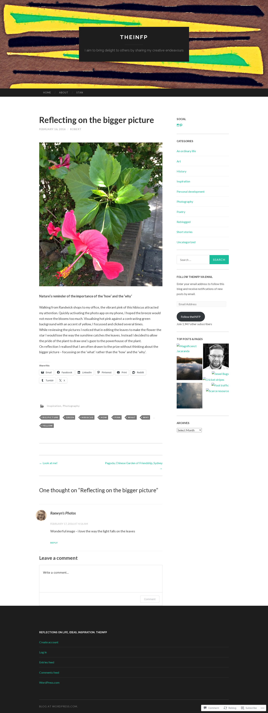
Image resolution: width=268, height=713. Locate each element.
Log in (43, 652)
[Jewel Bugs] (220, 373)
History (181, 171)
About (63, 92)
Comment (150, 599)
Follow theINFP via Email (195, 276)
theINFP (134, 37)
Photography (71, 405)
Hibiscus (87, 417)
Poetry (181, 211)
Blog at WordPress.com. (58, 706)
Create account (48, 642)
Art (179, 161)
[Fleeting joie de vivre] (189, 396)
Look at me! (48, 463)
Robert (75, 129)
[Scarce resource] (217, 390)
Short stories (185, 232)
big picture (50, 417)
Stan (79, 92)
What (132, 417)
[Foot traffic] (220, 385)
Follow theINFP (191, 316)
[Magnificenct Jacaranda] (189, 348)
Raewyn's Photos (63, 513)
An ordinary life (186, 151)
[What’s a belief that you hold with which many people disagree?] (216, 357)
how (104, 417)
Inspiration (54, 405)
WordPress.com (49, 682)
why (146, 417)
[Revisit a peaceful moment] (189, 367)
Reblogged (184, 221)
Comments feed (49, 672)
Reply (54, 542)
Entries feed (46, 662)
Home (47, 92)
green (70, 417)
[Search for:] (203, 259)
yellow (47, 425)
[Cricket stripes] (213, 379)
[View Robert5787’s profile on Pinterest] (181, 125)
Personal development (191, 191)
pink (117, 417)
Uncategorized (186, 242)
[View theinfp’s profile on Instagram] (178, 125)
